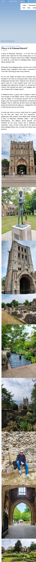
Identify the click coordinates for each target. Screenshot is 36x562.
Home (3, 1)
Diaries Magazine (7, 41)
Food (24, 7)
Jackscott (5, 50)
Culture (24, 5)
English (29, 87)
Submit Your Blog (13, 1)
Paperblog (9, 6)
